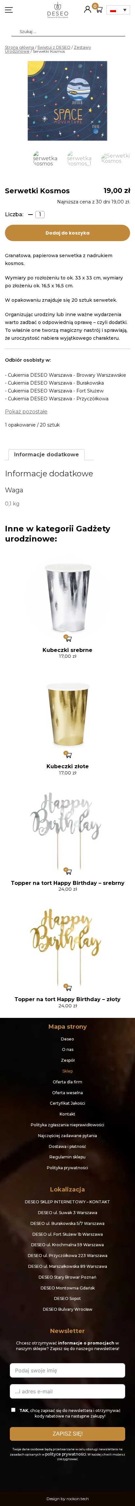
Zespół (67, 1060)
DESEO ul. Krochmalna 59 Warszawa (67, 1244)
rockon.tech (78, 1498)
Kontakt (67, 1114)
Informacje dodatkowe (46, 454)
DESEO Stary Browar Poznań (67, 1277)
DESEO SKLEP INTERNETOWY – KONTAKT (67, 1201)
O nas (67, 1049)
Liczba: (14, 214)
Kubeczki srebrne (67, 650)
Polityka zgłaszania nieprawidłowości (67, 1124)
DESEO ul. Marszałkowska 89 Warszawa (67, 1266)
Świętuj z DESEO (53, 47)
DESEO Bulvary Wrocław (67, 1309)
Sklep (67, 1071)
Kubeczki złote (68, 766)
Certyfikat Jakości (67, 1103)
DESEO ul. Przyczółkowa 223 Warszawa (67, 1255)
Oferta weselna (67, 1092)
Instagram (75, 1475)
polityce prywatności (65, 1454)
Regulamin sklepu (67, 1156)
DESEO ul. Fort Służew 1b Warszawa (67, 1234)
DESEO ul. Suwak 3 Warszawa (67, 1212)
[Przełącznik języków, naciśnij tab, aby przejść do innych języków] (118, 9)
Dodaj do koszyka (67, 233)
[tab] (47, 454)
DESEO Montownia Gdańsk (68, 1288)
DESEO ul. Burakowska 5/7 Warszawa (67, 1223)
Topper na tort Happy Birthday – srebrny (68, 883)
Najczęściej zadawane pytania (67, 1135)
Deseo (67, 1039)
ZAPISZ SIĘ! (68, 1434)
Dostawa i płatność (67, 1146)
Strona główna (19, 47)
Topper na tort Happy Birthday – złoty (67, 999)
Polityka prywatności (67, 1167)
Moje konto (87, 7)
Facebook (59, 1475)
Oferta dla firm (67, 1081)
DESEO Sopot (67, 1298)
